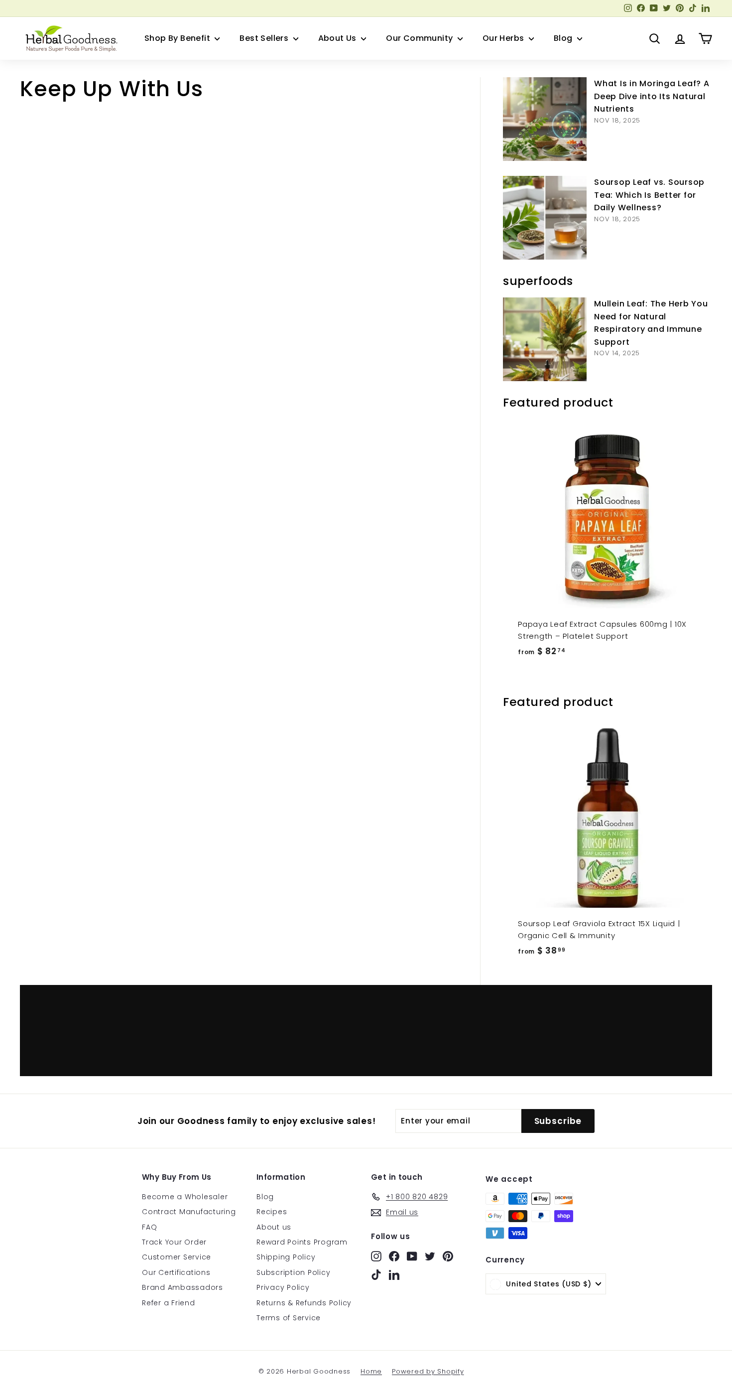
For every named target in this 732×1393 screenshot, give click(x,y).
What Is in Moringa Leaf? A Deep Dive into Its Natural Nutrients (652, 96)
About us (273, 1227)
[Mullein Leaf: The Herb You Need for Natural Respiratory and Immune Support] (545, 339)
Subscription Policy (293, 1272)
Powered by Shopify (428, 1371)
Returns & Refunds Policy (304, 1303)
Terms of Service (288, 1318)
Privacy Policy (283, 1287)
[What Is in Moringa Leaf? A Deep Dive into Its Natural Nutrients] (545, 119)
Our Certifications (176, 1272)
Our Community (420, 38)
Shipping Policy (285, 1257)
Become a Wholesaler (185, 1197)
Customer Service (176, 1257)
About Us (338, 38)
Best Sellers (265, 38)
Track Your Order (174, 1242)
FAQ (149, 1227)
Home (371, 1371)
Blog (564, 38)
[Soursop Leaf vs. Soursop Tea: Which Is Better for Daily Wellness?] (545, 218)
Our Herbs (504, 38)
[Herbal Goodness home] (70, 38)
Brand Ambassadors (182, 1287)
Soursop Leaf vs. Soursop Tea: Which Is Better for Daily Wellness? (649, 194)
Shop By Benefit (178, 38)
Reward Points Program (302, 1242)
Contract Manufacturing (189, 1212)
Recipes (271, 1212)
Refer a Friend (168, 1303)
